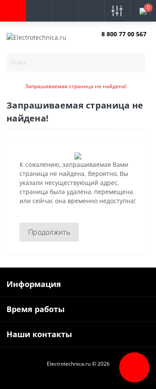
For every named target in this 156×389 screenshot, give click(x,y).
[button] (65, 11)
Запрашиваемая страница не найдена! (76, 86)
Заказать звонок (122, 41)
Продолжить (49, 232)
